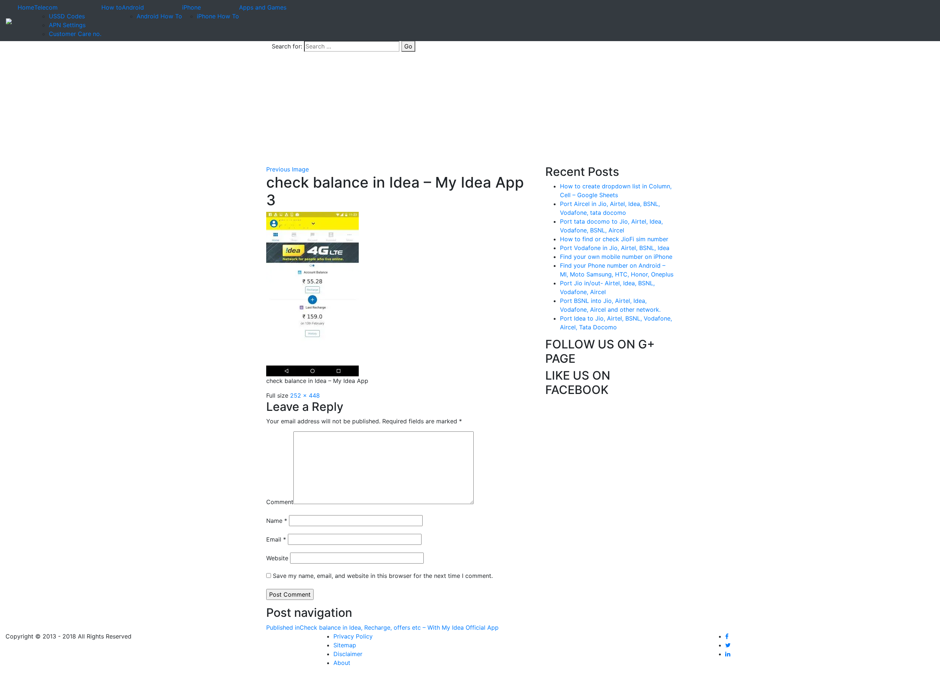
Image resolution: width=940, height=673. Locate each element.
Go (408, 46)
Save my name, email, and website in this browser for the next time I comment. (383, 575)
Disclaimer (347, 654)
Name (276, 520)
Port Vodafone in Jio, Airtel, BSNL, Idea (614, 248)
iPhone (191, 7)
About (341, 662)
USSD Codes (67, 16)
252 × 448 (305, 395)
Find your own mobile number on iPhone (616, 256)
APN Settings (67, 25)
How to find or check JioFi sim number (614, 239)
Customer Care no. (75, 33)
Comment (279, 502)
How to (111, 7)
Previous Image (287, 169)
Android (133, 7)
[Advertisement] (470, 109)
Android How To (159, 16)
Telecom (46, 7)
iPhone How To (218, 16)
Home (26, 7)
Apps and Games (262, 7)
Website (277, 558)
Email (276, 539)
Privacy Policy (353, 636)
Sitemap (344, 645)
